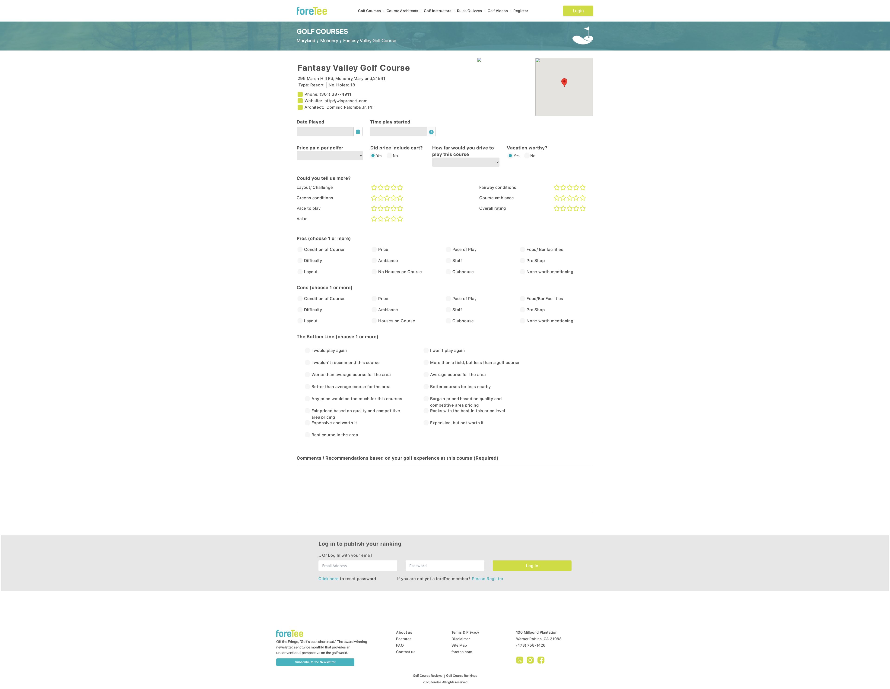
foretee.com (461, 652)
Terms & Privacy (465, 632)
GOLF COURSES (322, 31)
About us (404, 632)
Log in (532, 565)
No (395, 155)
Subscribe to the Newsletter (315, 662)
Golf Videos (500, 11)
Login (578, 10)
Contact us (405, 652)
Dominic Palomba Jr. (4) (350, 107)
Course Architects (404, 11)
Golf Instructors (439, 11)
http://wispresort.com (346, 100)
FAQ (400, 645)
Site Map (459, 645)
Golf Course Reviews (427, 675)
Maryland (306, 40)
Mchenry (329, 40)
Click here (329, 578)
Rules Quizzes (471, 11)
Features (403, 639)
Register (520, 11)
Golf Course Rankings (461, 675)
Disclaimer (460, 639)
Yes (379, 155)
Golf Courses (371, 11)
